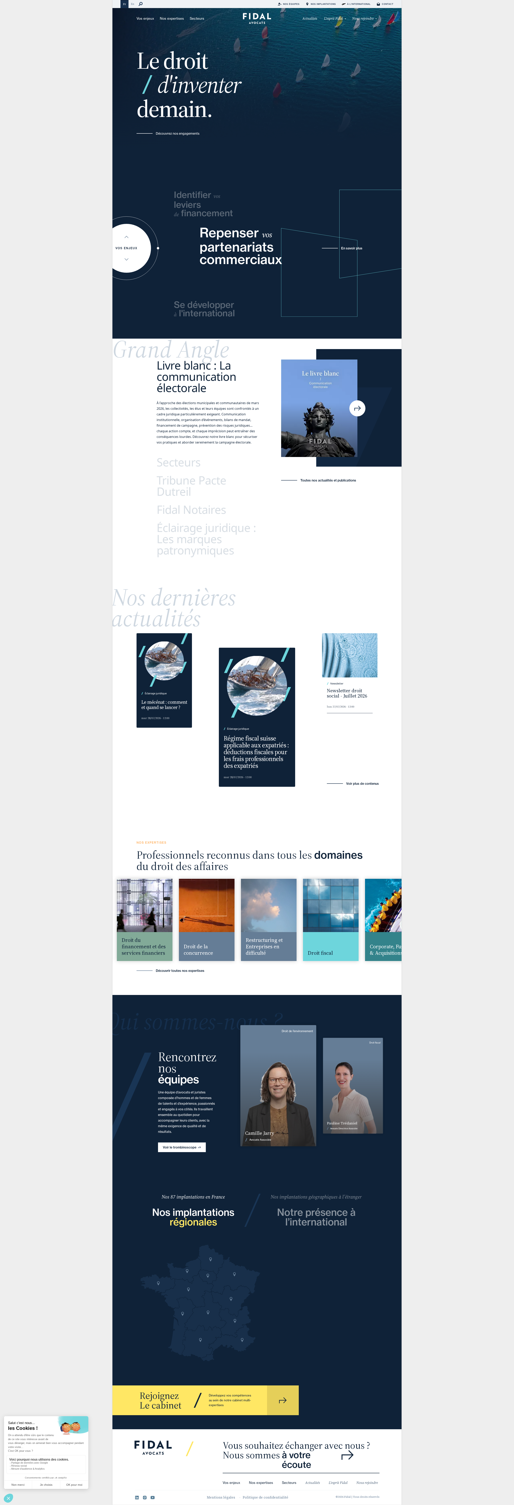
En (132, 4)
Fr (124, 4)
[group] (131, 920)
